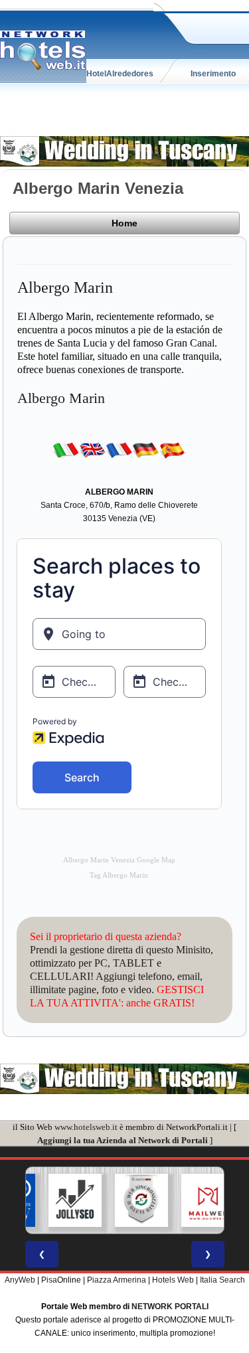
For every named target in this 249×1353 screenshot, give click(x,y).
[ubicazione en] (92, 450)
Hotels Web (173, 1280)
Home (124, 223)
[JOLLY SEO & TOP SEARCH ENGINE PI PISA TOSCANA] (62, 1200)
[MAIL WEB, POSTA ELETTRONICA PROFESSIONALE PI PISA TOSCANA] (195, 1200)
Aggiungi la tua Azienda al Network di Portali (122, 1140)
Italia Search (222, 1280)
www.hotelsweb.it (86, 1127)
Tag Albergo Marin (119, 875)
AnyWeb (20, 1280)
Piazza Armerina (116, 1280)
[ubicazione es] (172, 450)
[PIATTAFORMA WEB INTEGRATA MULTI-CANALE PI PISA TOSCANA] (128, 1200)
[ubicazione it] (65, 450)
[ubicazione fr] (119, 450)
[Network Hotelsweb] (43, 50)
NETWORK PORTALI (169, 1306)
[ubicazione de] (145, 450)
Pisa (49, 1280)
